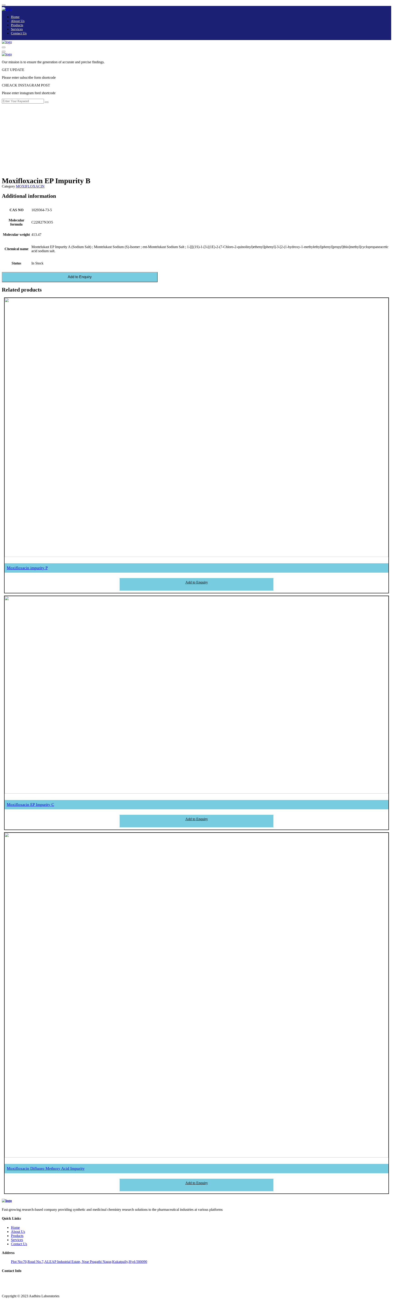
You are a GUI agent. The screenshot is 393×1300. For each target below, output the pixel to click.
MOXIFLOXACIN (30, 186)
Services (17, 29)
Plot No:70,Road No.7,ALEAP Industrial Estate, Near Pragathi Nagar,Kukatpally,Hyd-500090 (79, 1262)
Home (15, 17)
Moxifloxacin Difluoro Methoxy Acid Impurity (46, 1168)
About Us (18, 21)
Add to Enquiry (80, 277)
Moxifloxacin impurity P (27, 568)
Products (17, 25)
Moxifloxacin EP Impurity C (30, 804)
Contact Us (19, 33)
